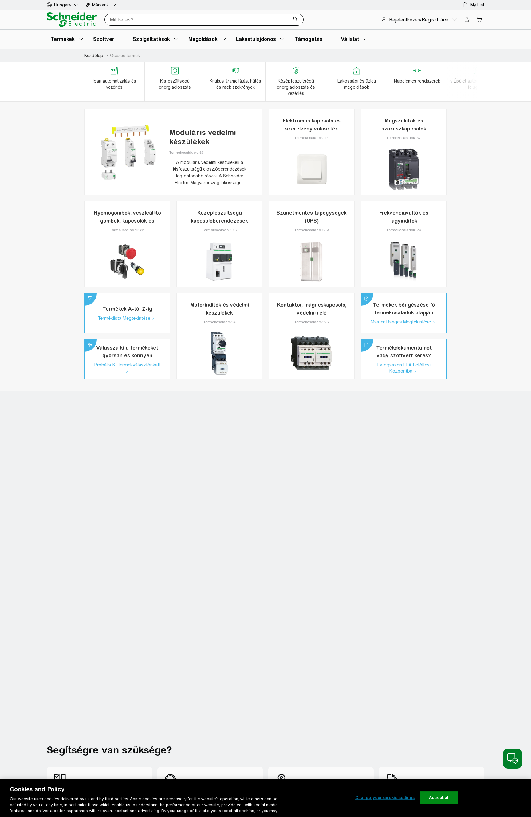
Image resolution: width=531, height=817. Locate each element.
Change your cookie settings (385, 797)
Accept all (439, 797)
